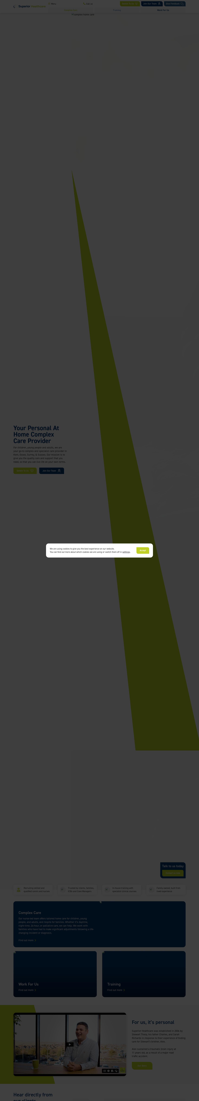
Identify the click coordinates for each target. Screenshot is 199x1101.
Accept (143, 550)
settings (126, 552)
